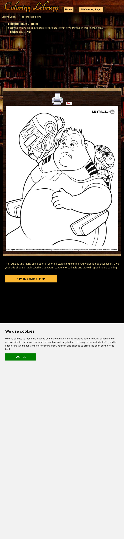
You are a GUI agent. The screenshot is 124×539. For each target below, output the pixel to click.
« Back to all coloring (19, 31)
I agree (20, 357)
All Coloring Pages (91, 9)
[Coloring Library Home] (32, 7)
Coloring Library (9, 17)
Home (68, 9)
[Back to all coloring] (19, 17)
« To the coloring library (31, 278)
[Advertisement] (62, 61)
